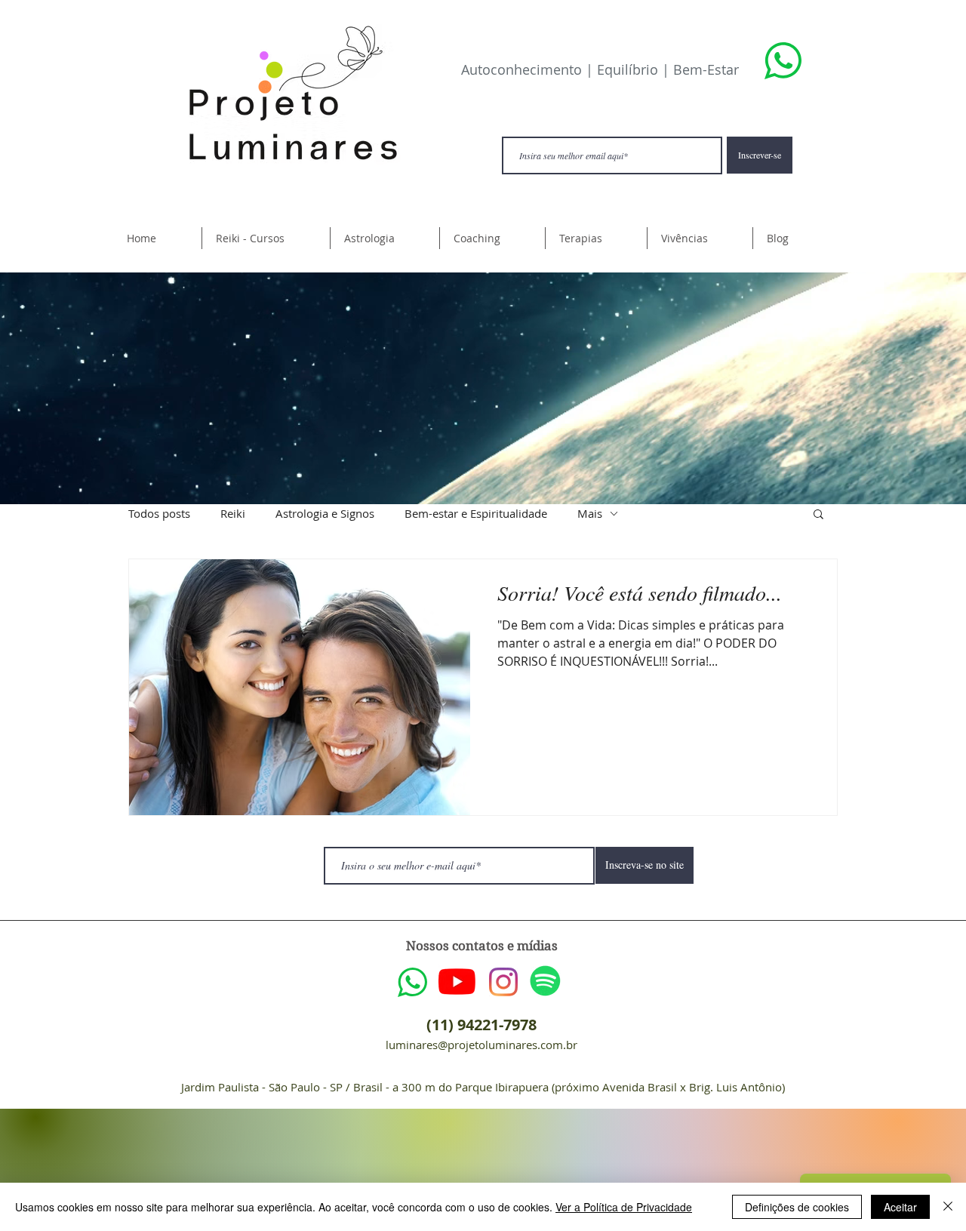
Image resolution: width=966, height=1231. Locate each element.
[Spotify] (545, 981)
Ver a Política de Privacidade (623, 1206)
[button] (266, 238)
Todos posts (159, 513)
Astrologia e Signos (324, 513)
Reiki (232, 513)
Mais (589, 513)
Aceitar (900, 1206)
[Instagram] (503, 982)
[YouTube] (456, 981)
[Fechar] (948, 1207)
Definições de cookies (797, 1206)
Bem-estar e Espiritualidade (476, 513)
